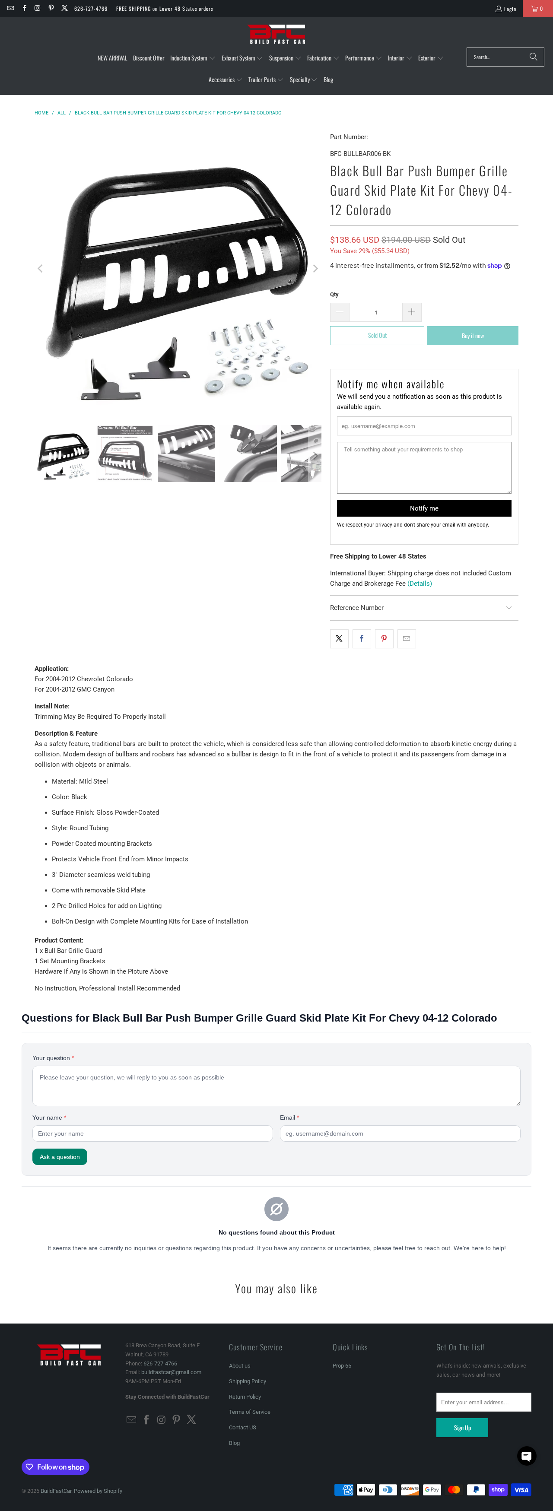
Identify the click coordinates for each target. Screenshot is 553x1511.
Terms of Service (249, 1412)
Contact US (242, 1427)
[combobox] (505, 57)
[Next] (315, 268)
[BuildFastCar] (276, 35)
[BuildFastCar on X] (64, 8)
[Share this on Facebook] (362, 638)
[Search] (533, 57)
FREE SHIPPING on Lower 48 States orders (164, 8)
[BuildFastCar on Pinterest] (50, 8)
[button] (193, 58)
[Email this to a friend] (406, 638)
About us (240, 1365)
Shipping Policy (247, 1381)
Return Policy (245, 1397)
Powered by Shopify (98, 1491)
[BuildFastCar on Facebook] (23, 8)
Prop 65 (342, 1365)
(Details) (419, 583)
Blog (234, 1443)
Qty (334, 294)
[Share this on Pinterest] (384, 638)
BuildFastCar (56, 1491)
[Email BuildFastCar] (10, 8)
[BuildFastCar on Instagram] (37, 8)
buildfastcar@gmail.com (171, 1372)
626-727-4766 (91, 8)
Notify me (424, 508)
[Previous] (41, 268)
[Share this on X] (339, 638)
